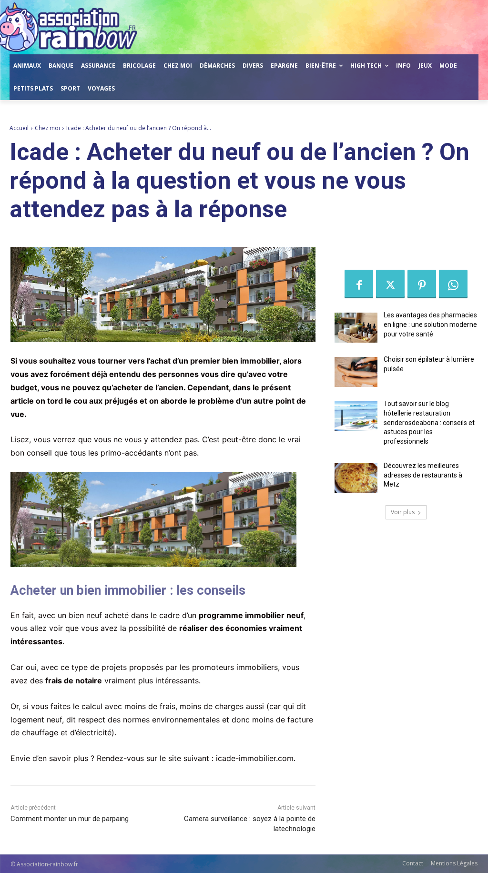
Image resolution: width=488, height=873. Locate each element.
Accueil (19, 128)
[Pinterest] (421, 284)
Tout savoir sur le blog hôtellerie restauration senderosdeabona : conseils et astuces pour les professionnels (429, 422)
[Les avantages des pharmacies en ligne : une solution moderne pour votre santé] (356, 328)
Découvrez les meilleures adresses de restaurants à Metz (423, 475)
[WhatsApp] (453, 284)
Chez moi (47, 128)
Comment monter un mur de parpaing (69, 818)
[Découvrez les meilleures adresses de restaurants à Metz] (356, 478)
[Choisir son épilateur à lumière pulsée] (356, 372)
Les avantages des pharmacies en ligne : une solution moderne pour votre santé (430, 324)
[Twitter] (390, 284)
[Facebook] (359, 284)
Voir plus (403, 512)
